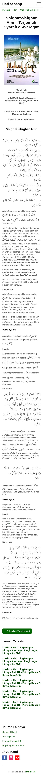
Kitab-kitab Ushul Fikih (30, 10)
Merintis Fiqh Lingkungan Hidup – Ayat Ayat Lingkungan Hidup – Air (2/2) (20, 650)
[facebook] (4, 757)
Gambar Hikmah (9, 732)
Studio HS (30, 771)
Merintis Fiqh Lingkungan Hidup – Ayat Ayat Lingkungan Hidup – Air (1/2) (20, 661)
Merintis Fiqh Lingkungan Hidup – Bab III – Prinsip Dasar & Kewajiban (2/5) (21, 705)
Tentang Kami (8, 736)
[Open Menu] (39, 4)
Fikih (15, 10)
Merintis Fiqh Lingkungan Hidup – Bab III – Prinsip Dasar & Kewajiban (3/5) (21, 694)
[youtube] (17, 757)
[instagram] (11, 757)
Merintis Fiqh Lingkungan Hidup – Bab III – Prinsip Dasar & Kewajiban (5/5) (21, 672)
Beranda (6, 10)
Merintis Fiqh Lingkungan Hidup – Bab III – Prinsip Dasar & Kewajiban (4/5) (21, 683)
